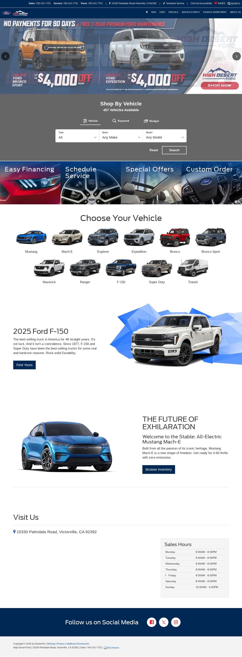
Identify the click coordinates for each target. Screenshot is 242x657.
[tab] (90, 120)
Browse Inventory (159, 469)
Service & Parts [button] (191, 12)
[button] (94, 90)
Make (105, 132)
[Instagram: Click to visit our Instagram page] (176, 622)
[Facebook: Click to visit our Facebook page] (151, 622)
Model (149, 132)
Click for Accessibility (201, 3)
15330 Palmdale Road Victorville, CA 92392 (133, 3)
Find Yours (24, 365)
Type (61, 132)
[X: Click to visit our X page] (163, 622)
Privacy (60, 643)
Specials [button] (173, 12)
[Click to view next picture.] (231, 56)
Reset (154, 150)
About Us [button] (235, 12)
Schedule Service (174, 3)
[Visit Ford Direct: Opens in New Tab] (112, 647)
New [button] (153, 12)
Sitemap (51, 643)
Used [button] (162, 12)
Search (174, 150)
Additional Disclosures (77, 643)
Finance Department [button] (215, 12)
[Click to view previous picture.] (11, 56)
